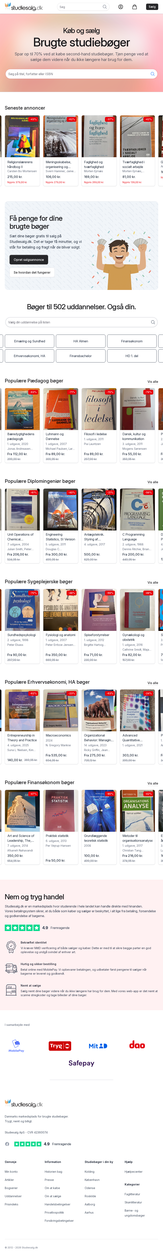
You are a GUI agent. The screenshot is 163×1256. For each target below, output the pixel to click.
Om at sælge (53, 1196)
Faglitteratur (132, 1194)
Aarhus (89, 1212)
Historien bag (53, 1171)
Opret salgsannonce (29, 260)
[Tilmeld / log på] (120, 6)
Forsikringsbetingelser (59, 1220)
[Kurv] (134, 6)
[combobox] (81, 322)
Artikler (9, 1179)
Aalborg (90, 1204)
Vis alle (152, 382)
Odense (90, 1188)
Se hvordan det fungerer (32, 272)
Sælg (152, 6)
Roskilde (90, 1196)
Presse (49, 1179)
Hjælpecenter (134, 1171)
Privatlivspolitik (54, 1212)
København (92, 1179)
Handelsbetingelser (57, 1204)
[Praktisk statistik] (22, 811)
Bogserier (11, 1188)
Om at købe (52, 1188)
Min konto (11, 1171)
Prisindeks (11, 1204)
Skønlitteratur (133, 1202)
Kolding (89, 1171)
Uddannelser (13, 1196)
